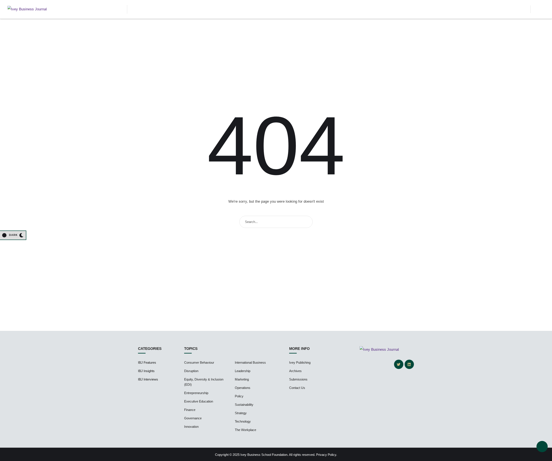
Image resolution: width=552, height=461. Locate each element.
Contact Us (297, 388)
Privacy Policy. (326, 454)
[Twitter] (398, 364)
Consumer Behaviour (199, 362)
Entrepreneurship (196, 393)
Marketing (242, 379)
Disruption (191, 371)
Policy (239, 396)
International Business (250, 362)
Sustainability (244, 404)
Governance (193, 418)
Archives (295, 371)
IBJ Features (147, 362)
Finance (189, 410)
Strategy (241, 413)
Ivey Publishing (299, 362)
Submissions (298, 379)
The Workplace (245, 430)
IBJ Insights (146, 371)
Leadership (242, 371)
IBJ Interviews (148, 379)
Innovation (191, 426)
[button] (523, 9)
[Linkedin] (409, 364)
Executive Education (198, 401)
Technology (243, 421)
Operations (242, 388)
